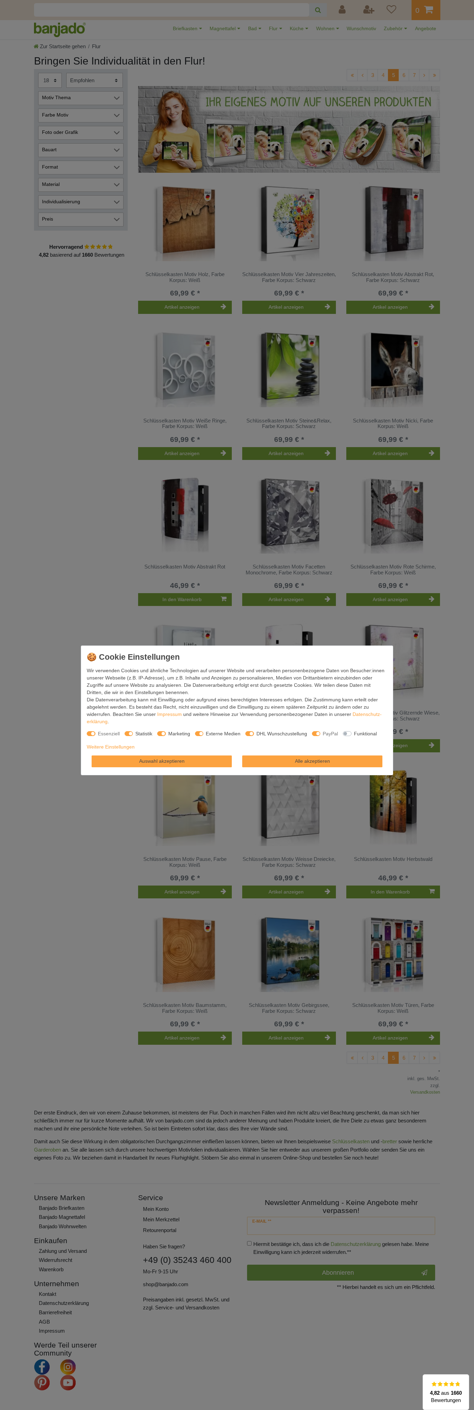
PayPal (330, 733)
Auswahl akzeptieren (162, 761)
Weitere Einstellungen (111, 747)
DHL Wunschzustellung (281, 733)
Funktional (365, 733)
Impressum (169, 714)
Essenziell (109, 733)
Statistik (143, 733)
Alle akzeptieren (312, 761)
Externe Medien (223, 733)
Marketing (179, 733)
